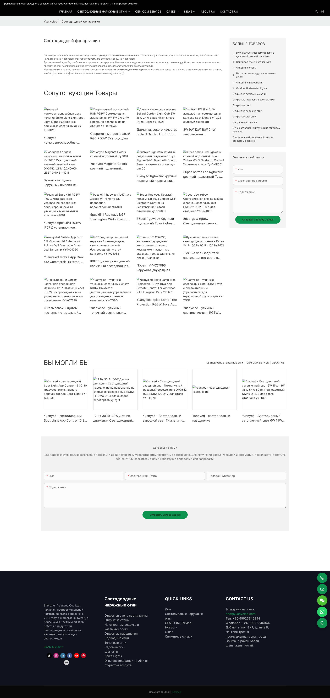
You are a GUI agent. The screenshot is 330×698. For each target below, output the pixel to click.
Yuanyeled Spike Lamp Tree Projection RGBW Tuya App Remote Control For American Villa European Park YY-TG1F (157, 302)
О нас (169, 632)
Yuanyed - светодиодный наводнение (211, 418)
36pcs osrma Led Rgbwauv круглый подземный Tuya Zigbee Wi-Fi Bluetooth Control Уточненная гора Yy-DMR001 (203, 174)
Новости (171, 627)
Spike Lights (113, 656)
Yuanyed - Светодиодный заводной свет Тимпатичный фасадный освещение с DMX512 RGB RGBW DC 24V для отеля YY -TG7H (164, 418)
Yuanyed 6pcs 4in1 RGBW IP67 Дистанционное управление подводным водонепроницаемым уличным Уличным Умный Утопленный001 (63, 225)
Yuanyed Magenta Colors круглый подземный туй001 (108, 166)
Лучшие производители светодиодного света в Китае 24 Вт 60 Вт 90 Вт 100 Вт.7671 (201, 255)
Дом (168, 609)
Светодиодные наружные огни (224, 362)
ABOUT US (278, 362)
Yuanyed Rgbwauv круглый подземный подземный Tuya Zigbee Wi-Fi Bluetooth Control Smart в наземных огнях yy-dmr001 (157, 178)
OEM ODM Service (178, 623)
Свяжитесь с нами (178, 636)
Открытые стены (116, 620)
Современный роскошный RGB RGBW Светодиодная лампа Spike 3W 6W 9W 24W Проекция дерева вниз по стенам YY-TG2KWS (110, 136)
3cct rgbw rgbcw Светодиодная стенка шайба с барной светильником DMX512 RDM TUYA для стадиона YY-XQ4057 (202, 221)
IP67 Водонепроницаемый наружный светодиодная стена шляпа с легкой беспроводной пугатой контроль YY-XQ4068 (110, 263)
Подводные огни (116, 638)
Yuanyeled (50, 21)
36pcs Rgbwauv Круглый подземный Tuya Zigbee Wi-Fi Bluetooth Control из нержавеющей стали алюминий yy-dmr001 (156, 221)
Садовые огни (114, 647)
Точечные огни (115, 642)
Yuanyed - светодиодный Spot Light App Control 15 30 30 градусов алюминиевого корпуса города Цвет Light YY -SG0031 (65, 418)
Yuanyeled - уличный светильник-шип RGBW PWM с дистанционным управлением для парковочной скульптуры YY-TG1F (202, 310)
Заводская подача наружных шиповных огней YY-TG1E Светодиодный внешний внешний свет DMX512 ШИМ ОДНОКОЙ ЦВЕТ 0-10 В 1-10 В (63, 182)
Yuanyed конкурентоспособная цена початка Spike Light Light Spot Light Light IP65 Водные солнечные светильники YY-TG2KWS (63, 140)
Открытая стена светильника (126, 615)
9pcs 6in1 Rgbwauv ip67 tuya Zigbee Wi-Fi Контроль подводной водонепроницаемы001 (110, 217)
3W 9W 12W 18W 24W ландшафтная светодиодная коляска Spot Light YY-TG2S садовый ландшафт (200, 132)
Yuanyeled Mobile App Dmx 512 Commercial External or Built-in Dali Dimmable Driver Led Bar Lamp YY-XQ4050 (64, 259)
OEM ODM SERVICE (257, 362)
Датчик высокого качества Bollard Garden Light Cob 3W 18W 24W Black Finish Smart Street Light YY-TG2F (157, 132)
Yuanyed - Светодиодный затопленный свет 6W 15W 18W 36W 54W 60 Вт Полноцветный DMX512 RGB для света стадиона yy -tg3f (263, 418)
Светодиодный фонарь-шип (81, 21)
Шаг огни (111, 651)
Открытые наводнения (121, 633)
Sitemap (176, 691)
